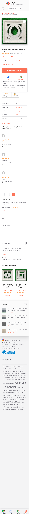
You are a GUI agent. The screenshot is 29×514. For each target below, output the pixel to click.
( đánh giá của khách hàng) (16, 53)
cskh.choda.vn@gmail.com (13, 348)
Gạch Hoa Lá (6, 397)
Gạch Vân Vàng (20, 393)
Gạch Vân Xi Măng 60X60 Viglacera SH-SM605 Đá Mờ (17, 330)
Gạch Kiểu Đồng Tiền (14, 375)
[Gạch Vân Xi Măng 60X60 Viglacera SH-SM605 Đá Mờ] (4, 331)
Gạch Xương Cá (10, 383)
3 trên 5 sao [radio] (15, 207)
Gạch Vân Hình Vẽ (14, 371)
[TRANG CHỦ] (2, 13)
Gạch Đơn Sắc (13, 405)
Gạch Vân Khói (11, 390)
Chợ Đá (13, 3)
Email (3, 218)
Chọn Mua (18, 60)
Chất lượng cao (6, 96)
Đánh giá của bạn (6, 207)
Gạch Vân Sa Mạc (8, 395)
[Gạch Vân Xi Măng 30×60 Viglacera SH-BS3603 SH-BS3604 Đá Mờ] (4, 317)
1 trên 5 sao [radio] (12, 207)
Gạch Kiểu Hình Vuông (17, 409)
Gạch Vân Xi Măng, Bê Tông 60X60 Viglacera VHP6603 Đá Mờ (17, 323)
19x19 (9, 259)
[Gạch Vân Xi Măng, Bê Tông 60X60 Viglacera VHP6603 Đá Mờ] (4, 324)
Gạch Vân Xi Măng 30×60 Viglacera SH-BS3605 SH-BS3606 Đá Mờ (17, 309)
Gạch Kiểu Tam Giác (11, 379)
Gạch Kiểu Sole (15, 373)
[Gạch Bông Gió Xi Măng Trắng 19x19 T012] (12, 275)
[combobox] (13, 8)
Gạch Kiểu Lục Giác (17, 369)
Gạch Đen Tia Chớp (19, 395)
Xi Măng (18, 111)
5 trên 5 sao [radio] (19, 207)
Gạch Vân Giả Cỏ (14, 399)
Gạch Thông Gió (16, 259)
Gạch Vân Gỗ (11, 393)
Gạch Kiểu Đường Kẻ (16, 397)
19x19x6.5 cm (19, 107)
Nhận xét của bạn (7, 225)
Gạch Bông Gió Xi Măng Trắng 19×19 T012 (12, 285)
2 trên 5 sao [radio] (14, 207)
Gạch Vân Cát (12, 377)
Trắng (17, 114)
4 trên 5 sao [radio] (17, 207)
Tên (3, 210)
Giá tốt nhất (15, 96)
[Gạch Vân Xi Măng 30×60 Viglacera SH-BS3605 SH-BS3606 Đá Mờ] (4, 310)
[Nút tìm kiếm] (20, 8)
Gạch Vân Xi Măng (13, 402)
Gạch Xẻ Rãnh (17, 407)
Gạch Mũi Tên (19, 366)
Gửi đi (4, 254)
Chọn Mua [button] (12, 295)
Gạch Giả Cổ (7, 369)
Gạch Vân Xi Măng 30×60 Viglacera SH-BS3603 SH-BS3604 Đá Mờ (17, 316)
